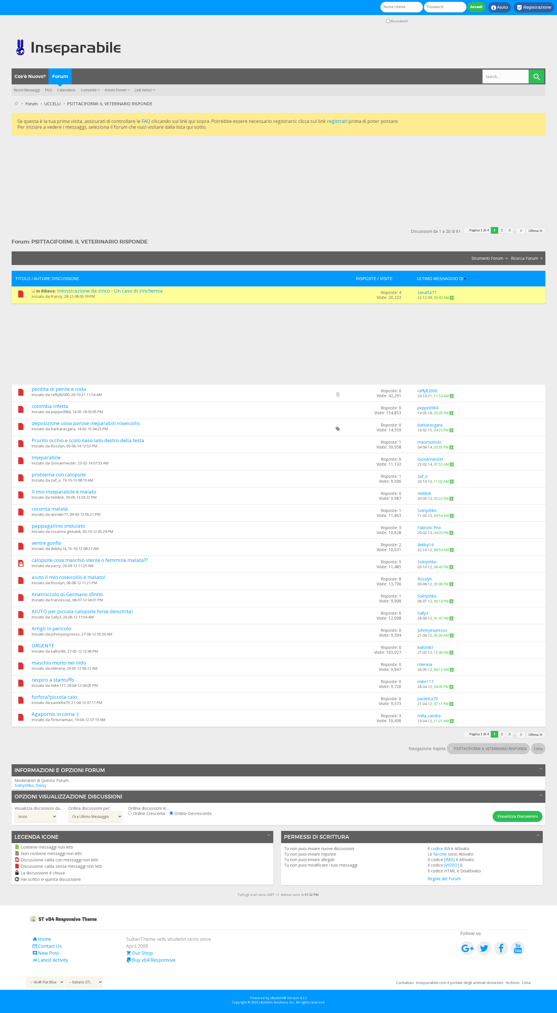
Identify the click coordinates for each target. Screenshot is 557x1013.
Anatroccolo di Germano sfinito (67, 594)
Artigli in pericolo (51, 628)
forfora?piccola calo (54, 697)
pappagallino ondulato (58, 525)
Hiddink (57, 497)
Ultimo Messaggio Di (440, 278)
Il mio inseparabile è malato (64, 491)
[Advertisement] (186, 177)
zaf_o (56, 480)
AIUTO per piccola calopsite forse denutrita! (82, 611)
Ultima (533, 231)
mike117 (58, 685)
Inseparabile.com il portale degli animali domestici (459, 982)
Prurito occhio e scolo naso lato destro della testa (88, 440)
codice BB (440, 848)
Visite (386, 278)
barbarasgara (63, 428)
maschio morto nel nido (59, 662)
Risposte (366, 278)
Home (41, 939)
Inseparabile (46, 457)
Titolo (22, 278)
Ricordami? (399, 21)
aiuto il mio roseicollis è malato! (68, 577)
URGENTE (43, 645)
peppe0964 (60, 411)
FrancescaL (60, 599)
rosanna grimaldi (66, 531)
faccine (440, 854)
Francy (56, 296)
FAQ (48, 90)
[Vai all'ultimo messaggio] (452, 297)
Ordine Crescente (148, 813)
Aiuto (499, 7)
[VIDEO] (451, 865)
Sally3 (56, 617)
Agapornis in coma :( (55, 714)
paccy (56, 565)
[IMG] (449, 859)
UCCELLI (52, 103)
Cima (538, 748)
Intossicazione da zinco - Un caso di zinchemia (110, 290)
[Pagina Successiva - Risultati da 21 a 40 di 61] (521, 231)
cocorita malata (50, 508)
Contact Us (47, 946)
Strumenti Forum (487, 258)
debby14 (58, 548)
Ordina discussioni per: (89, 808)
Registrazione (534, 7)
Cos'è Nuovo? (30, 76)
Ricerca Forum (524, 258)
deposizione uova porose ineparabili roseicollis (86, 423)
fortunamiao (62, 719)
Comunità (89, 90)
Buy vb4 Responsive (151, 960)
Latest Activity (50, 960)
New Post (45, 953)
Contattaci (405, 982)
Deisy (41, 785)
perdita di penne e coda (59, 389)
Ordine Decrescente (192, 813)
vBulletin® (278, 998)
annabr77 (59, 514)
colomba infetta (50, 406)
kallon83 (58, 651)
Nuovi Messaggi (27, 90)
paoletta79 (60, 702)
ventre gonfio (47, 543)
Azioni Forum (115, 90)
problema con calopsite (59, 474)
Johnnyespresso (65, 634)
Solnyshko (24, 785)
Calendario (66, 90)
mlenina (58, 668)
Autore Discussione (56, 278)
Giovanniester (63, 463)
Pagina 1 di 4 (479, 230)
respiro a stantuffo (53, 679)
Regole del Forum (444, 878)
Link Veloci (143, 90)
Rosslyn (58, 446)
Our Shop (139, 953)
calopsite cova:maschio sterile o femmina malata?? (90, 560)
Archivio (513, 982)
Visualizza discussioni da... (38, 808)
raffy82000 (60, 394)
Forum (60, 76)
